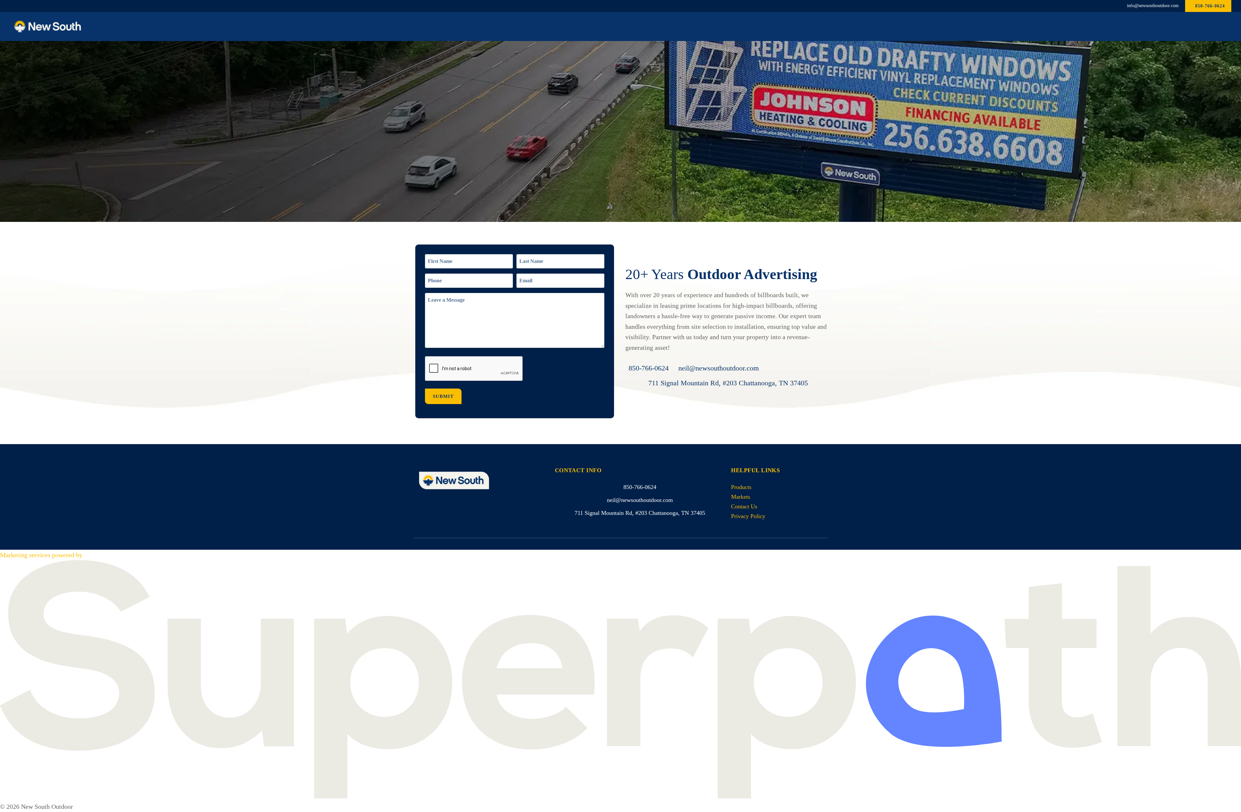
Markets (740, 497)
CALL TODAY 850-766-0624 (457, 170)
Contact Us (744, 506)
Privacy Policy (748, 516)
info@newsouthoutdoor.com (1153, 5)
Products (741, 487)
